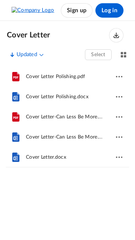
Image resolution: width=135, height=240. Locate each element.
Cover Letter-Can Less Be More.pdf (66, 116)
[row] (67, 77)
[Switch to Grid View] (123, 54)
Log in (109, 10)
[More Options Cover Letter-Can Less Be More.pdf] (119, 117)
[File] (15, 76)
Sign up (76, 10)
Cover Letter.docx (46, 157)
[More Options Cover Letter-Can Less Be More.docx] (119, 137)
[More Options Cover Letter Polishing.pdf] (119, 76)
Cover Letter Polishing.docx (57, 96)
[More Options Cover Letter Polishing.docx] (119, 97)
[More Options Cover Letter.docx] (119, 157)
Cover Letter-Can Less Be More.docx (68, 137)
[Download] (116, 35)
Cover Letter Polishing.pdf (55, 76)
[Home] (33, 10)
